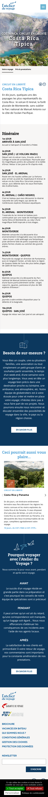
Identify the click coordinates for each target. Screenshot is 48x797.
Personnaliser (12, 792)
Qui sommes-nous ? (14, 733)
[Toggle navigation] (43, 7)
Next (45, 495)
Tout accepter (16, 788)
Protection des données (17, 746)
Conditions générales (16, 737)
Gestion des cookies (14, 742)
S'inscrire (36, 769)
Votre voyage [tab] (7, 69)
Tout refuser (35, 788)
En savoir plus (24, 430)
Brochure (8, 724)
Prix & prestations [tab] (23, 69)
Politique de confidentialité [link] (33, 793)
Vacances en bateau (14, 728)
